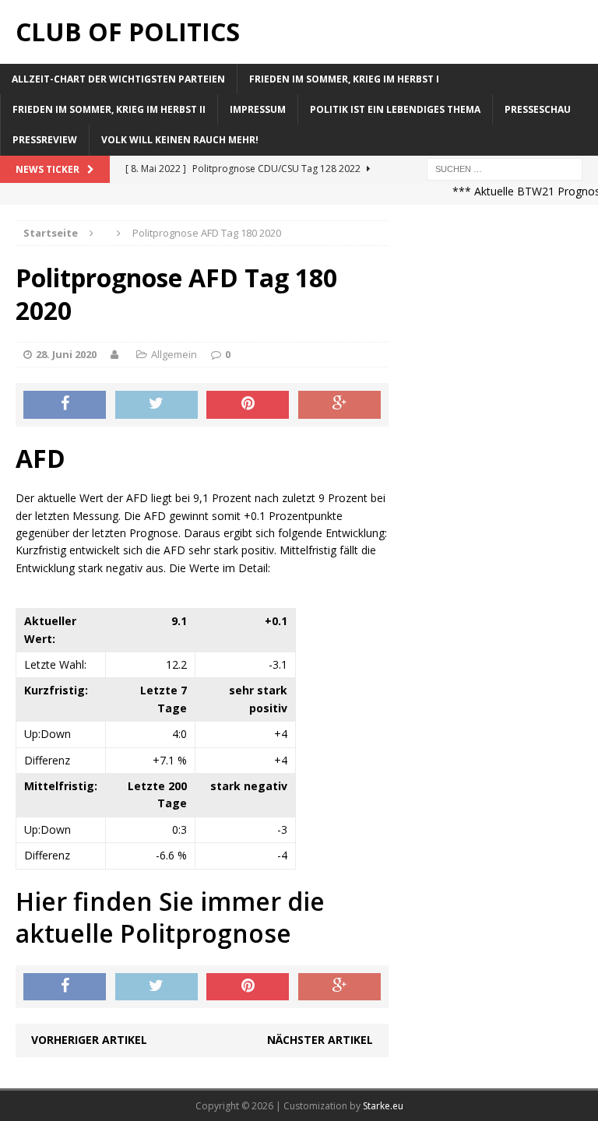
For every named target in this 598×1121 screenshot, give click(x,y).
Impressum (258, 109)
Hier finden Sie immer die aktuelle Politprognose (170, 917)
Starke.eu (383, 1105)
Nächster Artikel (320, 1039)
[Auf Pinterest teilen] (247, 405)
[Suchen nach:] (504, 167)
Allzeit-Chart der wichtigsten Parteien (118, 79)
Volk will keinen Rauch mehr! (180, 139)
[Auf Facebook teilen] (64, 405)
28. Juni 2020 (66, 354)
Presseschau (538, 109)
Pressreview (44, 139)
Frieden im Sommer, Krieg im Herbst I (344, 79)
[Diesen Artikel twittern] (156, 405)
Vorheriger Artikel (89, 1039)
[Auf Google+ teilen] (339, 405)
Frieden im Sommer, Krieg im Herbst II (109, 109)
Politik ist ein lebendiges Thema (395, 109)
